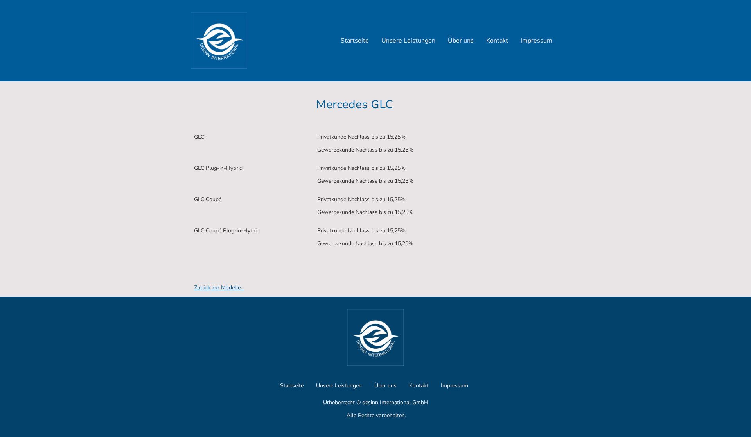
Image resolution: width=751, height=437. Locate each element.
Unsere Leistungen (408, 40)
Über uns (461, 40)
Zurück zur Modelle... (219, 287)
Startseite (355, 40)
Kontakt (497, 40)
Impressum (536, 40)
